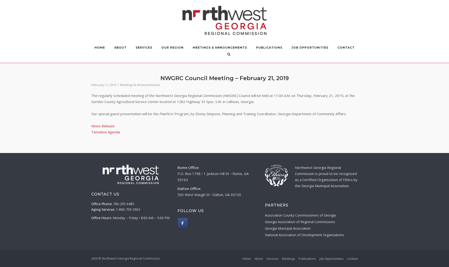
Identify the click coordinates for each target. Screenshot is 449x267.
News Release (103, 126)
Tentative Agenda (105, 132)
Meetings (288, 258)
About (258, 258)
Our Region (172, 47)
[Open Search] (229, 55)
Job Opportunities (309, 47)
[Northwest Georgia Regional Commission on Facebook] (182, 223)
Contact (346, 47)
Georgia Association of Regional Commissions (300, 222)
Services (144, 47)
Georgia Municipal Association (288, 228)
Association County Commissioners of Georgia (300, 215)
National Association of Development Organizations (304, 235)
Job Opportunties (331, 258)
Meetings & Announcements (220, 47)
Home (99, 47)
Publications (269, 47)
